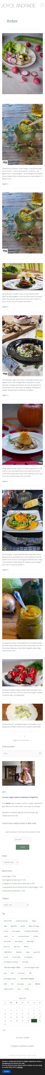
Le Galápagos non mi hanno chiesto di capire (14, 883)
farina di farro (7, 941)
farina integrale (19, 941)
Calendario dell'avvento (31, 931)
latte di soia (17, 947)
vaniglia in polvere (9, 989)
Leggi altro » (5, 184)
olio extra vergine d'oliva (12, 967)
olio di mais (25, 962)
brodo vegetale (16, 931)
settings (20, 1067)
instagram (14, 1046)
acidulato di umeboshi (22, 921)
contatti (26, 1037)
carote (6, 936)
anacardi (23, 926)
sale (30, 973)
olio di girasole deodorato (11, 962)
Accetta (6, 1071)
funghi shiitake (30, 941)
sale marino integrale (27, 978)
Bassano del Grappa (34, 926)
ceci (13, 936)
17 (5, 1017)
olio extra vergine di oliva (32, 967)
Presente (4, 876)
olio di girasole (28, 957)
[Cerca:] (22, 753)
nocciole (6, 957)
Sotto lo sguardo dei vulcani (9, 880)
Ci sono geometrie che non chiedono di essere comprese (18, 887)
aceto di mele (8, 921)
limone (26, 946)
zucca (19, 989)
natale (28, 952)
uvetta (29, 984)
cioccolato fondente (23, 936)
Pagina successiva (22, 740)
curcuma (35, 936)
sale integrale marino (10, 978)
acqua (34, 920)
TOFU (12, 984)
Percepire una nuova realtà (9, 891)
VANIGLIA (37, 984)
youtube (31, 1046)
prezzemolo (21, 973)
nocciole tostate (16, 957)
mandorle (19, 952)
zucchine (26, 989)
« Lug (3, 1030)
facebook (23, 1046)
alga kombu (14, 926)
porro (12, 973)
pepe (5, 973)
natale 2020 (37, 952)
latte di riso (7, 946)
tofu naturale (20, 984)
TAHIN (5, 984)
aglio (5, 926)
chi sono (19, 1037)
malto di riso (8, 952)
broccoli (6, 931)
